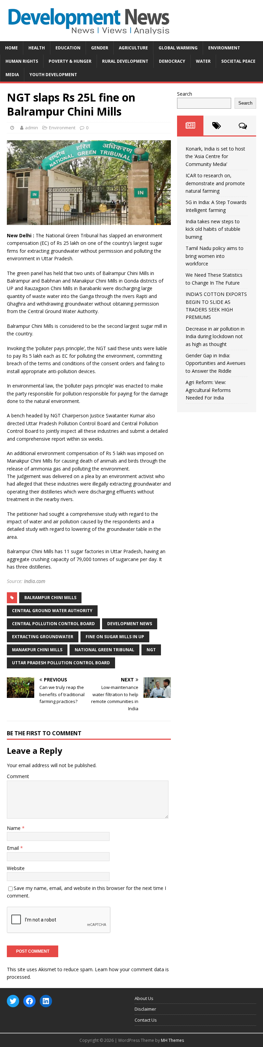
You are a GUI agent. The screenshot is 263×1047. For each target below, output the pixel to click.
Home (11, 48)
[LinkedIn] (46, 1001)
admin (31, 127)
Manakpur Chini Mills (37, 650)
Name (14, 828)
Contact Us (146, 1020)
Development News (129, 624)
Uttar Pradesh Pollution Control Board (61, 663)
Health (36, 48)
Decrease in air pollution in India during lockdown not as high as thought (215, 336)
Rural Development (125, 61)
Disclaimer (145, 1009)
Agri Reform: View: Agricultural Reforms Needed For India (208, 390)
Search (184, 94)
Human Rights (21, 61)
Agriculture (133, 48)
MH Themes (172, 1040)
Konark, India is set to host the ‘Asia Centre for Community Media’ (215, 156)
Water (203, 61)
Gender (99, 48)
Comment (18, 776)
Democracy (172, 61)
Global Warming (178, 48)
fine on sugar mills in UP (115, 637)
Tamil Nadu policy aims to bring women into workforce (214, 256)
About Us (144, 998)
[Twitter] (13, 1001)
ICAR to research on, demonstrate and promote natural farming (215, 183)
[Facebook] (29, 1001)
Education (67, 48)
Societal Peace (238, 61)
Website (16, 868)
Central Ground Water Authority (52, 611)
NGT (151, 650)
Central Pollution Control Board (53, 624)
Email (13, 848)
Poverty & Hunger (70, 61)
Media (12, 75)
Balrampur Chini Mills (50, 597)
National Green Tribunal (104, 650)
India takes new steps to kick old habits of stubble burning (213, 229)
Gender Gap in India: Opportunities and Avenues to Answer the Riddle (216, 363)
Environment (224, 48)
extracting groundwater (42, 637)
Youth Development (53, 75)
